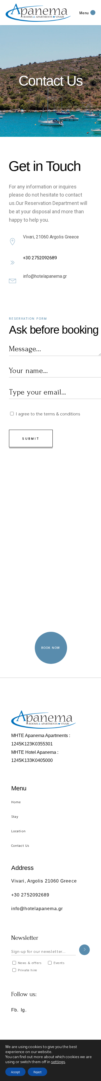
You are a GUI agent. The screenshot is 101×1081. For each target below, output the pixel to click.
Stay (14, 816)
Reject (37, 1072)
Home (16, 802)
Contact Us (20, 845)
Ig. (23, 1010)
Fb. (15, 1010)
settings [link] (58, 1061)
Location (18, 831)
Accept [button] (15, 1072)
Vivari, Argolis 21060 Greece (44, 881)
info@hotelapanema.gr (45, 276)
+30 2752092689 (40, 257)
